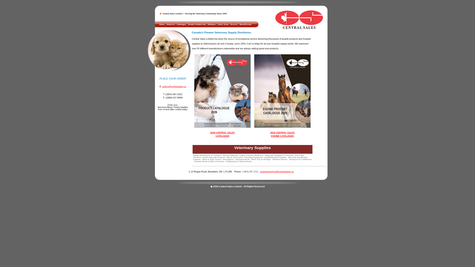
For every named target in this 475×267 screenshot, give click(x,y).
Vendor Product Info (197, 24)
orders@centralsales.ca (174, 86)
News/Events (245, 24)
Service (234, 24)
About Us (171, 24)
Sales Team (223, 24)
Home (162, 24)
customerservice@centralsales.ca (277, 171)
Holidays (212, 24)
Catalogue (181, 24)
